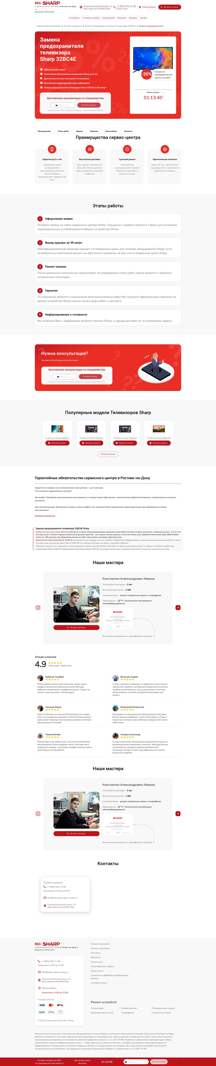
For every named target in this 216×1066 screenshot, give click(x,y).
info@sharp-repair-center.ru (55, 972)
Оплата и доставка (100, 948)
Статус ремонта (148, 7)
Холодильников (129, 1008)
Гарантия (94, 131)
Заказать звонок (171, 7)
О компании (74, 18)
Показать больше (108, 454)
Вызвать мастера (77, 627)
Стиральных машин (161, 1012)
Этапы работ (63, 131)
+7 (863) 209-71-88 (126, 6)
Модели (79, 131)
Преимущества (44, 131)
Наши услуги (97, 971)
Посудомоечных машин (163, 1008)
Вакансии (122, 18)
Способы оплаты (99, 983)
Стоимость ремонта (100, 944)
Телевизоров (97, 1008)
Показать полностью (45, 515)
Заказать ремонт (58, 443)
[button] (178, 607)
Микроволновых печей (102, 1012)
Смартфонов (127, 1012)
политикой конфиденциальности (93, 110)
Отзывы (143, 18)
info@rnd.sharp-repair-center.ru (63, 898)
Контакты (133, 18)
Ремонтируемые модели (102, 966)
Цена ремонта (108, 18)
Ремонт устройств (92, 18)
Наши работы (111, 131)
